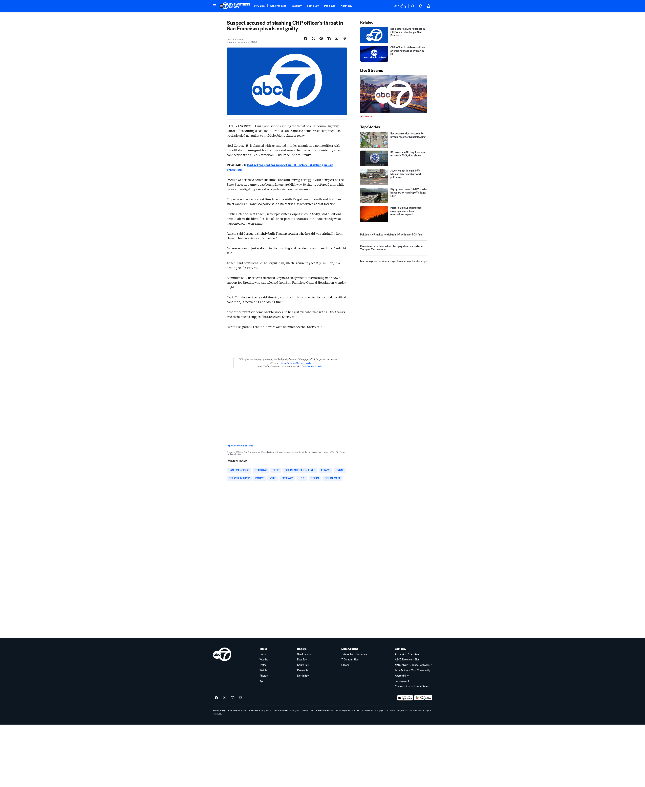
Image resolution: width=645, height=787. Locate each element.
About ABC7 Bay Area (407, 654)
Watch (263, 670)
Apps (262, 681)
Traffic (263, 665)
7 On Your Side (349, 659)
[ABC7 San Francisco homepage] (235, 6)
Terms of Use (307, 710)
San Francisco (278, 6)
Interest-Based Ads (324, 710)
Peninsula (329, 6)
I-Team (345, 665)
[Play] (393, 94)
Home (263, 654)
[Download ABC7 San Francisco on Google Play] (423, 698)
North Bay (346, 6)
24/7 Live (259, 6)
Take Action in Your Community (412, 670)
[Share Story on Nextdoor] (329, 38)
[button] (214, 5)
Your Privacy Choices (237, 710)
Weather (264, 659)
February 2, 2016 (313, 366)
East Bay (297, 6)
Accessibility (402, 675)
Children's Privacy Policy (260, 710)
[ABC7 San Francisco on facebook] (216, 698)
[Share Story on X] (313, 38)
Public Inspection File (345, 710)
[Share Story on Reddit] (321, 38)
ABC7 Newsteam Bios (407, 659)
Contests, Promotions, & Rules (412, 686)
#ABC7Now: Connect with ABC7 (413, 665)
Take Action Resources (354, 654)
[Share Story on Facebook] (306, 38)
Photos (263, 675)
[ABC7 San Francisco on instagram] (232, 698)
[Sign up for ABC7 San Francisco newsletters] (240, 698)
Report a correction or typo (240, 445)
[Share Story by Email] (336, 38)
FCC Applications (365, 710)
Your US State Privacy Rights (286, 710)
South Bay (313, 6)
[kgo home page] (222, 654)
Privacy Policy (219, 710)
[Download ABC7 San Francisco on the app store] (405, 698)
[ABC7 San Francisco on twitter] (224, 698)
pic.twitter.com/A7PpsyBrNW (296, 363)
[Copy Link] (344, 38)
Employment (402, 681)
